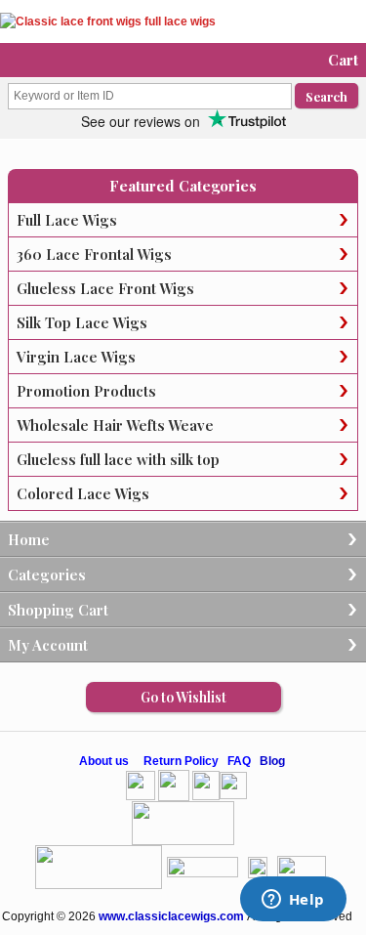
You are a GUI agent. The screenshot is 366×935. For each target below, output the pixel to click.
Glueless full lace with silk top (118, 459)
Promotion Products (86, 391)
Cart (343, 59)
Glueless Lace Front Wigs (105, 288)
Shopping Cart (58, 609)
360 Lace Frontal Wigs (94, 254)
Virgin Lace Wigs (76, 356)
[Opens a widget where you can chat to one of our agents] (292, 900)
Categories (47, 574)
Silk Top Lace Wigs (82, 322)
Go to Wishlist (183, 697)
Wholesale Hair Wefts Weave (115, 425)
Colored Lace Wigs (83, 493)
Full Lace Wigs (67, 220)
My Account (48, 645)
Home (29, 539)
